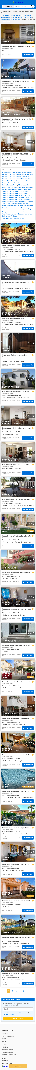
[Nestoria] (18, 2)
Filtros (19, 1066)
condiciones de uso (22, 1013)
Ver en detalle (28, 55)
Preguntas (5, 1060)
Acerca (4, 1038)
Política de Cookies (7, 1052)
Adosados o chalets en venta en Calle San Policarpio (17, 172)
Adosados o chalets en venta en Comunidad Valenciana (18, 15)
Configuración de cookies (9, 1054)
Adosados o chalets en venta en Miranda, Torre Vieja (17, 174)
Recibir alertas (18, 1018)
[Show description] (33, 46)
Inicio (2, 15)
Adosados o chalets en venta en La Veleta (10, 19)
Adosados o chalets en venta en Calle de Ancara (16, 177)
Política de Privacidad (8, 1049)
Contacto (4, 1041)
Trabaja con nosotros (8, 1036)
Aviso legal (5, 1047)
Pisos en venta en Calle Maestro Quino (13, 218)
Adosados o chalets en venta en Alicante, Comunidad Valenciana (16, 17)
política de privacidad (8, 1014)
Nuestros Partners (7, 1063)
